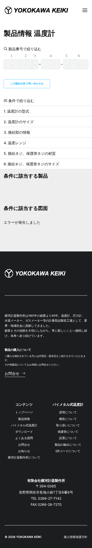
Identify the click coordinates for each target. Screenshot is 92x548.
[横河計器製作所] (36, 10)
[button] (15, 373)
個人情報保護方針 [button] (75, 537)
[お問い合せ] (35, 273)
